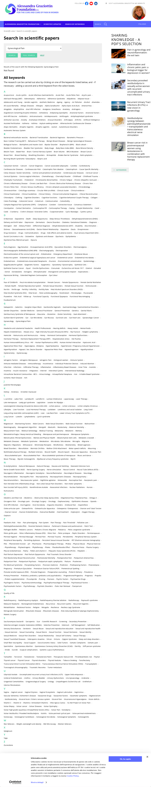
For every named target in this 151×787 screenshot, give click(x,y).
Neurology (88, 473)
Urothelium (87, 681)
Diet (15, 226)
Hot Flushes (76, 339)
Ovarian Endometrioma (28, 512)
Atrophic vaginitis (42, 127)
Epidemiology (89, 261)
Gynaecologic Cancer (91, 318)
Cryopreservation (56, 212)
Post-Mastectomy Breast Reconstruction (19, 558)
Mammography (10, 427)
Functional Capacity (41, 296)
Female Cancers (54, 282)
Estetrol (89, 268)
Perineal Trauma (54, 537)
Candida (73, 166)
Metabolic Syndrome (29, 441)
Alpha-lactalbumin (52, 106)
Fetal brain (33, 293)
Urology (51, 681)
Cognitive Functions (49, 197)
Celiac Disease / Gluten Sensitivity (17, 173)
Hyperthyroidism (10, 349)
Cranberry (14, 212)
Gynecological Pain (23, 321)
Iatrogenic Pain (46, 360)
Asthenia (25, 123)
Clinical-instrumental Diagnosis (65, 194)
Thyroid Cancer (24, 660)
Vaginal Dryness (31, 692)
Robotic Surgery (10, 614)
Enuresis (52, 261)
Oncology (52, 501)
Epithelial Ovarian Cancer (14, 268)
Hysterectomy (9, 353)
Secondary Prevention (77, 621)
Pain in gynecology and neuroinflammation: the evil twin (138, 52)
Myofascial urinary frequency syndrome (53, 459)
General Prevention (62, 310)
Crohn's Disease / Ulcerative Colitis (34, 212)
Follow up (27, 296)
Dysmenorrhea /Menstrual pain (16, 240)
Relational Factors (24, 607)
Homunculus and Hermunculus (25, 335)
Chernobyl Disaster (63, 176)
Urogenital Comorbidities (14, 681)
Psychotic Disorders (45, 586)
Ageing (59, 102)
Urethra (27, 678)
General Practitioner (44, 310)
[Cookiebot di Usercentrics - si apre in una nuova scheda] (15, 782)
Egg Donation (23, 247)
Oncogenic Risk (10, 501)
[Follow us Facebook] (86, 3)
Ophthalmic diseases (80, 501)
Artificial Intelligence (92, 120)
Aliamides (96, 102)
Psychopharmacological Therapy (56, 583)
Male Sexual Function (74, 424)
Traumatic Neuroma (38, 667)
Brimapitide (51, 155)
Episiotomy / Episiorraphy (62, 265)
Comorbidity (65, 201)
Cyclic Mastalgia (72, 212)
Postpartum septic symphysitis (50, 561)
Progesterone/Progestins (73, 575)
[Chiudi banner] (147, 757)
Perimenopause (93, 533)
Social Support (30, 643)
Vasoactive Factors (61, 696)
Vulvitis (44, 713)
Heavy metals (73, 328)
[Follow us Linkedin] (96, 3)
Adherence (41, 99)
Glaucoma (41, 314)
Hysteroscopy (22, 353)
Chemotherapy (48, 176)
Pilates (47, 547)
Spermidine (8, 646)
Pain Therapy (56, 522)
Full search (29, 55)
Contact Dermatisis (23, 208)
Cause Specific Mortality (88, 169)
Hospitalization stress (60, 339)
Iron (75, 374)
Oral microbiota (39, 505)
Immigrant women (61, 360)
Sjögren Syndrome (69, 639)
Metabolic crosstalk (86, 438)
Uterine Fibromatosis (12, 685)
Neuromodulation (11, 477)
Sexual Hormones (70, 632)
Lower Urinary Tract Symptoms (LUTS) (74, 413)
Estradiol (97, 268)
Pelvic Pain (52, 533)
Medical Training (46, 431)
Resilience (55, 607)
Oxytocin (7, 515)
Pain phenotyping (30, 522)
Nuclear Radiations (77, 487)
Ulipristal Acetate (10, 674)
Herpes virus (29, 332)
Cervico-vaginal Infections (29, 176)
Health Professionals (43, 328)
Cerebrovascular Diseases (73, 173)
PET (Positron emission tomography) (86, 540)
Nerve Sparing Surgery (36, 469)
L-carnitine (8, 399)
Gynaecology (9, 321)
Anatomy (66, 109)
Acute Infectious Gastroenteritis (41, 95)
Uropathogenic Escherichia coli (68, 681)
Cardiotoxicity (84, 166)
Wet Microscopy (49, 724)
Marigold (42, 427)
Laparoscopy (69, 399)
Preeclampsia (94, 565)
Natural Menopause (27, 466)
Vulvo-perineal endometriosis (84, 713)
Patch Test (88, 526)
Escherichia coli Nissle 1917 (73, 268)
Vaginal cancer (17, 692)
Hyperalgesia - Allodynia (34, 346)
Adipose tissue (83, 99)
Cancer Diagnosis (36, 166)
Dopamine (65, 229)
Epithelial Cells (80, 265)
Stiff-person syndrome (92, 646)
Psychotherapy (29, 586)
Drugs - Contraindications (28, 233)
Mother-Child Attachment (57, 448)
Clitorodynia (8, 197)
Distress (7, 229)
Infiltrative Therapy (30, 367)
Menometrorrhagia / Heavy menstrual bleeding (22, 434)
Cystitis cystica (86, 212)
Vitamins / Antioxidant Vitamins (35, 703)
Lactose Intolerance (54, 399)
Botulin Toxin (9, 151)
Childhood (77, 176)
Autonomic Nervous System (14, 130)
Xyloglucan (8, 731)
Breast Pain (8, 155)
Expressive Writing (11, 275)
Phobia (68, 544)
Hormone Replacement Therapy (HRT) (35, 339)
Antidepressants (50, 116)
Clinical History (45, 194)
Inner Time (82, 367)
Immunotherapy (34, 363)
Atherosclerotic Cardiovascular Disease (75, 123)
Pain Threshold (69, 522)
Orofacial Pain (70, 505)
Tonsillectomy (84, 660)
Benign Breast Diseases (56, 141)
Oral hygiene (25, 505)
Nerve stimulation (54, 469)
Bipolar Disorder (51, 144)
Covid (97, 208)
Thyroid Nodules (54, 660)
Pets (5, 544)
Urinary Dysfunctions (55, 678)
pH (29, 544)
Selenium (65, 625)
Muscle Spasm (63, 452)
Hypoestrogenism (71, 349)
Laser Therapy (81, 399)
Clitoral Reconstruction (89, 194)
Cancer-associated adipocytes (56, 166)
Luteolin (19, 416)
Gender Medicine (27, 310)
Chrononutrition (10, 190)
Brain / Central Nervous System (39, 151)
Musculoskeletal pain (13, 455)
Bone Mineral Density (84, 148)
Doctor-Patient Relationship (48, 229)
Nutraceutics (9, 491)
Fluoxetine (8, 296)
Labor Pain (18, 399)
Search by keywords (75, 24)
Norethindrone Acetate (39, 487)
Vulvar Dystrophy (50, 706)
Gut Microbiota (36, 318)
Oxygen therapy (88, 512)
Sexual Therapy (79, 635)
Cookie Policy (73, 776)
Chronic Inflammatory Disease (15, 183)
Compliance (42, 204)
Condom (52, 204)
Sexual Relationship (46, 635)
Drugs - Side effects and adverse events (56, 233)
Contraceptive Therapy (58, 208)
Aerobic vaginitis (31, 102)
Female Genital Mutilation (91, 282)
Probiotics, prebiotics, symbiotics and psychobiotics (41, 575)
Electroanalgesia (80, 247)
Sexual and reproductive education (59, 628)
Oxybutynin (75, 512)
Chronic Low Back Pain (38, 183)
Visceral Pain (57, 699)
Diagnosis (93, 222)
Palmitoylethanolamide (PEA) (15, 526)
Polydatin (81, 551)
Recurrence (50, 604)
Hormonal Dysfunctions (78, 335)
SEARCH (98, 24)
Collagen (94, 197)
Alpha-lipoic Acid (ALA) (71, 106)
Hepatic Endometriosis (13, 332)
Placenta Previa (78, 547)
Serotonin (27, 628)
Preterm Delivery (75, 572)
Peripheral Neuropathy (13, 540)
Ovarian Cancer (11, 512)
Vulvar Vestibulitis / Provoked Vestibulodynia (21, 713)
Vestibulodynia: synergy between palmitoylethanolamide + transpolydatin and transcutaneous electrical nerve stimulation (138, 126)
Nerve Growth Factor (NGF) (14, 469)
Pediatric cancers (26, 530)
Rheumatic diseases (51, 611)
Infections (17, 367)
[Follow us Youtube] (91, 3)
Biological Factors (10, 144)
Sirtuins (57, 639)
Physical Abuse (79, 544)
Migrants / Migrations (12, 445)
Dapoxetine (19, 219)
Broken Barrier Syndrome (68, 155)
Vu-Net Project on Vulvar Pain (78, 703)
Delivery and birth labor (13, 222)
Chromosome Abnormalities (47, 180)
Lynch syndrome (43, 416)
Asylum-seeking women (49, 123)
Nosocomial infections (58, 487)
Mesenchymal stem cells (67, 438)
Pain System (44, 522)
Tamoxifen (8, 657)
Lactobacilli (29, 399)
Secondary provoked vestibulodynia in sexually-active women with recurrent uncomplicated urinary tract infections (138, 87)
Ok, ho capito (125, 759)
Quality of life (9, 593)
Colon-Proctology (10, 201)
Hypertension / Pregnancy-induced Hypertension (80, 346)
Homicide (7, 335)
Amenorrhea (87, 106)
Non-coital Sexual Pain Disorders (50, 484)
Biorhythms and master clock (31, 144)
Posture (68, 561)
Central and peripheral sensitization (47, 173)
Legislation (41, 402)
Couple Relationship (85, 208)
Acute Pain (60, 95)
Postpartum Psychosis (27, 561)
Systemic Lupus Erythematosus (52, 650)
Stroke (7, 650)
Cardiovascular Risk (33, 169)
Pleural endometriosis (12, 551)
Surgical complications (29, 650)
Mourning (92, 448)
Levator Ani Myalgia (55, 402)
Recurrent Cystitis (64, 604)
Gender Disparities (11, 310)
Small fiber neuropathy (13, 643)
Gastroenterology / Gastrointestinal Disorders (81, 307)
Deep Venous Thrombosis (60, 219)
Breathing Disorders (37, 155)
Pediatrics (62, 530)
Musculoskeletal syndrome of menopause (58, 455)
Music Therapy (9, 459)
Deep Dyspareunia (40, 219)
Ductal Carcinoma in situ (13, 236)
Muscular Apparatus (80, 452)
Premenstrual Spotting (70, 568)
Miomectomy (70, 445)
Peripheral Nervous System (86, 537)
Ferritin (7, 289)
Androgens (76, 109)
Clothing (18, 197)
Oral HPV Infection (11, 505)
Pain (19, 522)
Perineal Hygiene (10, 537)
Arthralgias (68, 120)
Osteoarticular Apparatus (45, 508)
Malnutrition (90, 424)
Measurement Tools (11, 431)
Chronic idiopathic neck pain (85, 180)
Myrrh (73, 459)
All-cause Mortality (11, 106)
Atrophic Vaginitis (27, 127)
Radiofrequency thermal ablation (53, 600)
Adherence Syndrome (56, 99)
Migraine (85, 441)
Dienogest (8, 226)
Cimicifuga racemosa (27, 190)
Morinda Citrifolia (37, 448)
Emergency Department (63, 254)
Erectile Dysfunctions (41, 268)
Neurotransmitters (11, 480)
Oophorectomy (63, 501)
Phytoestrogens (24, 547)
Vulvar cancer (22, 706)
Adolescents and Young (13, 102)
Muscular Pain (95, 452)
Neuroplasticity (42, 477)
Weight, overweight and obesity (29, 724)
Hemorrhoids (85, 328)
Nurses (89, 487)
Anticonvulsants (36, 116)
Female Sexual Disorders (53, 286)
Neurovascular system (29, 480)
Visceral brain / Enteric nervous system (34, 699)
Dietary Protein (25, 226)
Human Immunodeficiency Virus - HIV (18, 342)
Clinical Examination (12, 194)
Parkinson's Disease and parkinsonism (67, 526)
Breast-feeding (21, 155)
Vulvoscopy (8, 717)
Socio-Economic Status (46, 643)
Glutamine (51, 314)
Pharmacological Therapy (53, 544)
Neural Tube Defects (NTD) (87, 469)
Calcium (24, 166)
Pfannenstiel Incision (17, 544)
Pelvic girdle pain (10, 533)
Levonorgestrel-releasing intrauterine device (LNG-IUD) (25, 406)
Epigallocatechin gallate (13, 265)
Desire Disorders (53, 222)
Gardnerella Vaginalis (52, 307)
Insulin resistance (20, 371)
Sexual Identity (85, 632)
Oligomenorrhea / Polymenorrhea (74, 498)
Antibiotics (23, 116)
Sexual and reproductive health (88, 628)
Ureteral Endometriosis (13, 678)
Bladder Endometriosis (13, 148)
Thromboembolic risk (83, 657)
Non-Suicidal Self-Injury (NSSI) (16, 487)
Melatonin (69, 431)
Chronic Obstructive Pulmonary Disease (65, 183)
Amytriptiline (19, 109)
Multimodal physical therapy (15, 452)
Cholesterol (29, 180)
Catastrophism (71, 169)
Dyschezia (59, 236)
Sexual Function (55, 632)
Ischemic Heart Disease (13, 378)
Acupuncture (9, 95)
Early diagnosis (10, 247)
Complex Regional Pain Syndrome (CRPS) (20, 204)
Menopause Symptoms (80, 434)
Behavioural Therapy (36, 141)
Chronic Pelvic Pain (11, 187)
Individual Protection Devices (66, 363)
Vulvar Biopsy (9, 706)
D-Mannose (8, 219)
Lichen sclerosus (69, 406)
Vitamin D (17, 703)
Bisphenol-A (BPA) (67, 144)
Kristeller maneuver (28, 392)
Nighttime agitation (48, 480)
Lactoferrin (40, 399)
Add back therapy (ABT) (13, 99)
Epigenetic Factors (32, 265)
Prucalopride (32, 579)
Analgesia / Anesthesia (52, 109)
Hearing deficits (59, 328)
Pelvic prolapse (64, 533)
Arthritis (78, 120)
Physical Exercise (93, 544)
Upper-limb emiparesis (74, 674)
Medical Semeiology (29, 431)
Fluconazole (88, 293)
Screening (63, 621)
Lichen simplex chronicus (88, 406)
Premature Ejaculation (23, 568)
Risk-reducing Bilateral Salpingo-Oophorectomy (80, 611)
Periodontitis (68, 537)
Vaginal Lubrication (64, 692)
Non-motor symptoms (73, 484)
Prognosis (89, 575)
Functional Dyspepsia (59, 296)
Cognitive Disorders (32, 197)
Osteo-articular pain (12, 508)
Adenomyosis (29, 99)
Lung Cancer (9, 416)
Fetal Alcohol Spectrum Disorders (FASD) (67, 289)
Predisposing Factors (78, 565)
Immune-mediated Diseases (15, 363)
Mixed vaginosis (84, 445)
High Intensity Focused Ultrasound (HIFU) (52, 332)
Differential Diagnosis (41, 226)
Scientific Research (49, 621)
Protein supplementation (15, 579)
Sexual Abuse (38, 628)
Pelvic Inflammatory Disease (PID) (32, 533)
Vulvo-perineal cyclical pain (59, 713)
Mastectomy (62, 427)
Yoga (6, 738)
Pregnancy (8, 568)
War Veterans (9, 724)
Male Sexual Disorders (55, 424)
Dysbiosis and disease (44, 236)
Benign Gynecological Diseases (79, 141)
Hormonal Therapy (11, 339)
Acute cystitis (21, 95)
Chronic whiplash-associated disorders (61, 187)
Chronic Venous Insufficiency (32, 187)
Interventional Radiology (74, 371)
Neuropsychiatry (79, 477)
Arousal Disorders (55, 120)
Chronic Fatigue (66, 180)
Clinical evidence (77, 190)
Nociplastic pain (90, 480)
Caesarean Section (11, 166)
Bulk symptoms (86, 155)
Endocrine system (11, 257)
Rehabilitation (9, 607)
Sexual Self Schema (63, 635)
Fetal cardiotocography (48, 293)
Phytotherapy (37, 547)
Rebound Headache (11, 604)
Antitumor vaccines (11, 120)
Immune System (76, 360)
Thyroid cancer (10, 660)
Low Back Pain (52, 413)
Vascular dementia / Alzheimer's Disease (20, 696)
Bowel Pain (20, 151)
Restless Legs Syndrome (70, 607)
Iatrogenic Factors (11, 360)
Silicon (49, 639)
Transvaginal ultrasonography (15, 667)
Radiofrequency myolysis (28, 600)
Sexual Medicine (10, 635)
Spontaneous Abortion (24, 646)
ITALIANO (142, 24)
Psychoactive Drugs (78, 579)
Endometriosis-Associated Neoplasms (32, 261)
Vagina (6, 692)
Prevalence (88, 572)
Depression (29, 222)
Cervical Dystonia (10, 176)
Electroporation (62, 250)
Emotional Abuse (81, 254)
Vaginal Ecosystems (47, 692)
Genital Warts (86, 310)
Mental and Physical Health (44, 438)
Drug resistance (10, 233)
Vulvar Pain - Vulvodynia (60, 710)
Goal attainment (79, 314)
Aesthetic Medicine (47, 102)
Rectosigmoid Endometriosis (32, 604)
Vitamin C (7, 703)
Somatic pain (93, 643)
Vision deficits (94, 699)
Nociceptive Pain (75, 480)
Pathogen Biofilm (10, 530)
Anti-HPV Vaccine (10, 116)
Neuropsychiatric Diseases (60, 477)
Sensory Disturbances (12, 628)
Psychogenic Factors (12, 583)
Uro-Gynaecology (72, 678)
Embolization (46, 254)
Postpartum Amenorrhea (84, 558)
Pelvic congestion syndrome (79, 530)
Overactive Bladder (47, 512)
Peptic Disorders (78, 533)
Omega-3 (93, 498)
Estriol (7, 272)
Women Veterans (64, 724)
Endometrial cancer (65, 257)
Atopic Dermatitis (10, 127)
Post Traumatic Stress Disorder (59, 554)
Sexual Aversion (11, 632)
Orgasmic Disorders (55, 505)
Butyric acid (42, 159)
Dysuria (34, 240)
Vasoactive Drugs (44, 696)
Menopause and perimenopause (56, 434)
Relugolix (45, 607)
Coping (72, 208)
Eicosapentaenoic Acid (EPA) (41, 247)
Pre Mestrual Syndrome (13, 565)
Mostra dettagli (37, 782)
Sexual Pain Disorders (27, 635)
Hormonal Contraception (57, 335)
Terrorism (18, 657)
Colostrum (39, 201)
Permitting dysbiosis (32, 540)
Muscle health (50, 452)
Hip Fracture (75, 332)
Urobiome (85, 678)
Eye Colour (53, 275)
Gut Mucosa (49, 318)
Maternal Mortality (76, 427)
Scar (38, 621)
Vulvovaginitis (83, 717)
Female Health (10, 286)
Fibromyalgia (76, 293)
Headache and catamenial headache (18, 328)
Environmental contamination (70, 261)
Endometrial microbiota (84, 257)
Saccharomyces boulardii (14, 621)
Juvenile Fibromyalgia (12, 385)
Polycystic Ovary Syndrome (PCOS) (62, 551)
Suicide (15, 650)
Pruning (42, 579)
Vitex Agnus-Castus (57, 703)
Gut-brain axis (61, 318)
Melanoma (59, 431)
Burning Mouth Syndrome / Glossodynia (19, 159)
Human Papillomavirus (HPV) (46, 342)
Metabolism (44, 441)
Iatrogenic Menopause (29, 360)
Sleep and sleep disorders (89, 639)
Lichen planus (54, 406)
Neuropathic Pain (27, 477)
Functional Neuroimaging (80, 296)
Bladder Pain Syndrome (33, 148)
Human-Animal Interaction (70, 342)
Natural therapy (43, 466)
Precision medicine (50, 565)
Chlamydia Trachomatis (13, 180)
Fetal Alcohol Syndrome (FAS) (15, 293)
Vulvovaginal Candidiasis (24, 717)
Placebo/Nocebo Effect (61, 547)
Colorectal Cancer (26, 201)
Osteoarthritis (27, 508)
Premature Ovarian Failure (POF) (46, 568)
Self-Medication (93, 625)
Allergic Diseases (27, 106)
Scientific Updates (52, 24)
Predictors (64, 565)
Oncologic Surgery (39, 501)
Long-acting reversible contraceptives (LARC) (21, 413)
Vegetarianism (95, 696)
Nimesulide (62, 480)
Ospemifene (83, 505)
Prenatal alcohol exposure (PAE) (16, 572)
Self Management (78, 625)
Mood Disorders (10, 448)
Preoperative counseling (57, 572)
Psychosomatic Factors (12, 586)
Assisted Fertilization (12, 123)
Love (42, 413)
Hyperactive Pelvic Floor (13, 346)
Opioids (93, 501)
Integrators (33, 371)
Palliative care (82, 522)
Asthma (34, 123)
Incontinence (48, 363)
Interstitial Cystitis (56, 371)
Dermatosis (40, 222)
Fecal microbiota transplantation (33, 282)
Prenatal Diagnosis (38, 572)
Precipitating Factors (33, 565)
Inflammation (46, 367)
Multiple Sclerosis (36, 452)
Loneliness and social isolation (70, 409)
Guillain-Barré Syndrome (13, 318)
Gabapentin (8, 307)
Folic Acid (17, 296)
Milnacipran (28, 445)
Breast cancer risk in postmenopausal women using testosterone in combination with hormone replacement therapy (138, 151)
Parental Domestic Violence (39, 526)
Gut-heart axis (74, 318)
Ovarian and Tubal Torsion (90, 508)
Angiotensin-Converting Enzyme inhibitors (20, 113)
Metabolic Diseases (11, 441)
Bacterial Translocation (39, 137)
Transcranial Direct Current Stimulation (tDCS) (22, 664)
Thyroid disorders (39, 660)
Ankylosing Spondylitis (59, 113)
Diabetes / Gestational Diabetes (74, 222)
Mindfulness (58, 445)
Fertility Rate (44, 289)
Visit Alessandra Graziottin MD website (127, 3)
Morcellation (23, 448)
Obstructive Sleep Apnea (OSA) (46, 498)
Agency (67, 102)
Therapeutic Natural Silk (63, 657)
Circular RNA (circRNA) (46, 190)
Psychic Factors (62, 579)
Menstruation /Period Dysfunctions (17, 438)
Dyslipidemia (71, 236)
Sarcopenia (30, 621)
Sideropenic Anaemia (36, 639)
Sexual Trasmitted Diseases (14, 639)
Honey (42, 335)
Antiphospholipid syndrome (82, 116)
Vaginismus (79, 692)
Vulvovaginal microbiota (45, 717)
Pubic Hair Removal (62, 586)
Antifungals (64, 116)
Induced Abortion (87, 363)
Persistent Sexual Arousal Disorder (56, 540)
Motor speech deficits (77, 448)
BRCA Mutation (73, 151)
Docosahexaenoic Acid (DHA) (23, 229)
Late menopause (10, 402)
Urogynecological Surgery (36, 681)
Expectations (83, 272)
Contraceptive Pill (40, 208)
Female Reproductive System (29, 286)
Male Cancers (38, 424)
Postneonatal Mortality (46, 558)
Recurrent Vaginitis (80, 604)
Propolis (98, 575)
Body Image (49, 148)
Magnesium (8, 424)
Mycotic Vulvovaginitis (26, 459)
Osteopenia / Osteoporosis (67, 508)
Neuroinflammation (54, 473)
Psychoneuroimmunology (32, 583)
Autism (54, 127)
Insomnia (7, 371)
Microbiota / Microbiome (60, 441)
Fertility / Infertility (29, 289)
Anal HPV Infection (33, 109)
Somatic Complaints (78, 643)
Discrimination (90, 226)
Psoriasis (50, 579)
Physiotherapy (10, 547)
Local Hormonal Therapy (36, 409)
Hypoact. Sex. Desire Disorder (30, 349)
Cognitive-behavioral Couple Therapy (74, 197)
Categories (121, 170)
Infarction (7, 367)
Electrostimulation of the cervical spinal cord (21, 254)
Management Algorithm (27, 427)
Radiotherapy (74, 600)
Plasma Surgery (92, 547)
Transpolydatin (91, 664)
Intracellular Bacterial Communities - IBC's (20, 374)
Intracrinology (44, 374)
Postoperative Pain (64, 558)
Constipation (9, 208)
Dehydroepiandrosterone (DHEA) (85, 219)
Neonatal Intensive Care (80, 466)
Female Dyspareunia (70, 282)
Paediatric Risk (9, 522)
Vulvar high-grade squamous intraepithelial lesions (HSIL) (26, 710)
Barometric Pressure (75, 137)
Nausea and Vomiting (60, 466)
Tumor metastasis (55, 667)
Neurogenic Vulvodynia (35, 473)
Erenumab (55, 268)
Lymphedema (29, 416)
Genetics (75, 310)
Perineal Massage (26, 537)
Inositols (92, 367)
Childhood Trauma (90, 176)
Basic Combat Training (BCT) (15, 141)
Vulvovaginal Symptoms (66, 717)
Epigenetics (45, 265)
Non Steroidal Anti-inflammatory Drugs (19, 484)
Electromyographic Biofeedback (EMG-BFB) (20, 250)
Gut (26, 318)
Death (28, 219)
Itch (25, 378)
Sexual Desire (41, 632)
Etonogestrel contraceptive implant (62, 272)
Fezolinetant (64, 293)
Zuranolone (8, 745)
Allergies (39, 106)
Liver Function (18, 409)
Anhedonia (43, 113)
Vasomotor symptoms (78, 696)
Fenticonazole (91, 286)
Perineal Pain (40, 537)
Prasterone (77, 561)
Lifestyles (7, 409)
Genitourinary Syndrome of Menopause (19, 314)
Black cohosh (81, 144)
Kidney (6, 392)
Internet (43, 371)
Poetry (25, 551)
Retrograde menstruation (14, 611)
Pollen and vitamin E (38, 551)
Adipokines (71, 99)
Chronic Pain (88, 183)
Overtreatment (63, 512)
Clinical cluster (63, 190)
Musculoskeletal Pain (32, 455)
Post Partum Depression (13, 554)
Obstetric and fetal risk (13, 498)
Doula (73, 229)
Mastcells (51, 427)
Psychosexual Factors (79, 583)
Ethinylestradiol (40, 272)
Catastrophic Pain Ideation (53, 169)
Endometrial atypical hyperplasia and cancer (37, 257)
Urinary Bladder (38, 678)
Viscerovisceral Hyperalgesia (75, 699)
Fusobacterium (10, 300)
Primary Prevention (11, 575)
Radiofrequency (10, 600)
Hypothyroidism (87, 349)
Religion (36, 607)
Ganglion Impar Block (33, 307)
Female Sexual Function (74, 286)
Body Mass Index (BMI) (65, 148)
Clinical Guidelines (29, 194)
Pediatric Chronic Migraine (45, 530)
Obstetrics (28, 498)
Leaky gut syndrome (27, 402)
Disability (79, 226)
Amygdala (8, 109)
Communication (51, 201)
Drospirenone (83, 229)
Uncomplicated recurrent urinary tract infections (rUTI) (41, 674)
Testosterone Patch (44, 657)
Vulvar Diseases (35, 706)
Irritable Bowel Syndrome (89, 374)
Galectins (19, 307)
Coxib (6, 212)
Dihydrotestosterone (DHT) (62, 226)
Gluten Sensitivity (64, 314)
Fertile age (16, 289)
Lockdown (52, 409)
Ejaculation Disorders (63, 247)
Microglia (76, 441)
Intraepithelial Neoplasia (62, 374)
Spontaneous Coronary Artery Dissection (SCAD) (54, 646)
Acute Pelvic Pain (73, 95)
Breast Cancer (86, 151)
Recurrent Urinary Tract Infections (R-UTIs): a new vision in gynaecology (138, 106)
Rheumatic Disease (33, 611)
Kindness (15, 392)
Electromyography (46, 250)
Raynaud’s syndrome (89, 600)
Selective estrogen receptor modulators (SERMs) (23, 625)
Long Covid (88, 409)
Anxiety (24, 120)
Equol (28, 268)
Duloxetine (29, 236)
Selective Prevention (52, 625)
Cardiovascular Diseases (13, 169)
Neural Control (69, 469)
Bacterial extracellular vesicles (16, 137)
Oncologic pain (24, 501)
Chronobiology (84, 187)
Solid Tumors (62, 643)
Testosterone (29, 657)
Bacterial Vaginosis (57, 137)
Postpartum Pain (10, 561)
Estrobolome (17, 272)
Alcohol (87, 102)
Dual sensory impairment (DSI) (86, 233)
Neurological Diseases (73, 473)
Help (42, 55)
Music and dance (84, 455)
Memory (79, 431)
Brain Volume (59, 151)
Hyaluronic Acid (89, 342)
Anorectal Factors (77, 113)
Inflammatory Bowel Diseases (64, 367)
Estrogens (28, 272)
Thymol (97, 657)
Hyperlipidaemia (52, 346)
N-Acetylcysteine (10, 466)
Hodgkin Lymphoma (90, 332)
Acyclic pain (86, 95)
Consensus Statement (82, 204)
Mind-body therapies (43, 445)
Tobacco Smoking (70, 660)
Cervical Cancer (92, 173)
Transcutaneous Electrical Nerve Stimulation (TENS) (62, 664)
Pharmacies (36, 544)
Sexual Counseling (26, 632)
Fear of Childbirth (11, 282)
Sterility (78, 646)
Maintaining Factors (23, 424)
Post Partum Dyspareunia (35, 554)
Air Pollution (77, 102)
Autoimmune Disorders (68, 127)
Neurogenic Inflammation (14, 473)
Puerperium (77, 586)
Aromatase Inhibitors (37, 120)
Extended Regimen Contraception (34, 275)
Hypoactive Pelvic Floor (54, 349)
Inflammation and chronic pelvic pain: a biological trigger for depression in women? (138, 68)
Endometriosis (9, 261)
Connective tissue (65, 204)
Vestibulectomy (11, 699)
